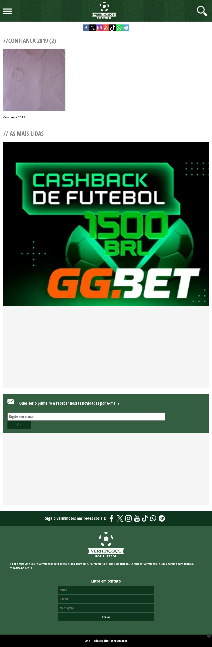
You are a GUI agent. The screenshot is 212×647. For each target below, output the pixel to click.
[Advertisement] (106, 354)
